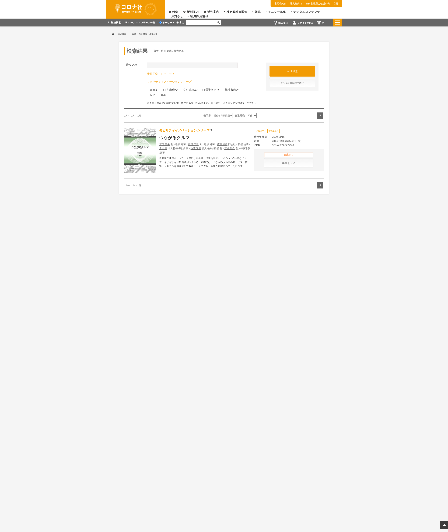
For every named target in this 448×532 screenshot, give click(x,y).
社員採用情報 (199, 16)
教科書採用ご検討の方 (318, 3)
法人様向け (296, 3)
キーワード (168, 22)
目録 (335, 3)
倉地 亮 (163, 148)
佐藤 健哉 (222, 144)
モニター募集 (277, 11)
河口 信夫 (164, 144)
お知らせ (177, 16)
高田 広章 (193, 144)
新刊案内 (193, 11)
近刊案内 (213, 11)
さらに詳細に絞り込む (292, 82)
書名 (181, 22)
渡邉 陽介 (229, 148)
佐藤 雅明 (196, 148)
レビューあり (158, 95)
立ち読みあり (191, 89)
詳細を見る (289, 163)
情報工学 (152, 73)
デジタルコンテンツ (306, 11)
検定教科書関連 (237, 11)
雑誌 (258, 11)
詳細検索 (122, 34)
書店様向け (280, 3)
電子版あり (212, 89)
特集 (175, 11)
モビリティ (167, 73)
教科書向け (232, 89)
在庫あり (155, 89)
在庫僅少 (172, 89)
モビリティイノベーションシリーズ (169, 81)
